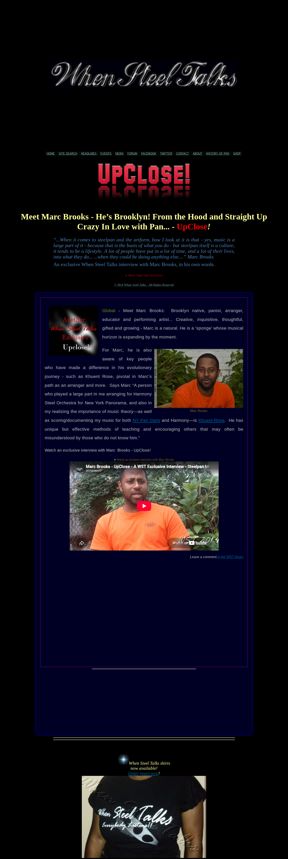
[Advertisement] (144, 30)
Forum (132, 153)
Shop (237, 153)
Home (51, 153)
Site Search (68, 153)
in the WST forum (230, 557)
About (197, 153)
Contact (182, 153)
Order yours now (143, 773)
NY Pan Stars (146, 420)
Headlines (89, 153)
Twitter (166, 153)
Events (106, 153)
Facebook (148, 153)
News (119, 153)
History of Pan (217, 153)
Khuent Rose (211, 420)
